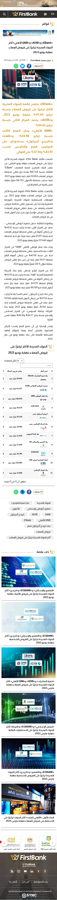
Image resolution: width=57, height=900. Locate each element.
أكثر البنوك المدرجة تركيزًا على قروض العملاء (29, 537)
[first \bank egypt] (28, 857)
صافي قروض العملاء (14, 371)
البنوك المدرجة (43, 503)
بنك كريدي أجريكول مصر (38, 526)
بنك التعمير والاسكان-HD (38, 442)
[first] (25, 14)
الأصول (15, 508)
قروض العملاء (43, 531)
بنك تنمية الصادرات (20, 503)
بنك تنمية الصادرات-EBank (38, 376)
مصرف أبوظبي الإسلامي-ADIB (36, 386)
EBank (27, 520)
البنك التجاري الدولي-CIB (38, 460)
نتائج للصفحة (10, 360)
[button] (52, 843)
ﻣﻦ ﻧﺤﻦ (25, 881)
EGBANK (35, 452)
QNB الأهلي (44, 520)
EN (52, 14)
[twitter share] (22, 66)
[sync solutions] (29, 896)
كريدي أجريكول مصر (40, 414)
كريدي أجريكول (17, 514)
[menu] (45, 14)
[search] (4, 14)
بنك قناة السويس (32, 434)
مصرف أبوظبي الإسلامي (38, 508)
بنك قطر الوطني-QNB (39, 396)
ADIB (34, 514)
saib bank (35, 406)
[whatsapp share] (16, 66)
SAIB (47, 514)
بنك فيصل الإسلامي (41, 470)
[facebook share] (29, 66)
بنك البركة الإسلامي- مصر (38, 424)
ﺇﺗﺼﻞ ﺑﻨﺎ (13, 881)
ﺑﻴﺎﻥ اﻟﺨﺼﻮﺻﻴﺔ (41, 881)
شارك (37, 66)
